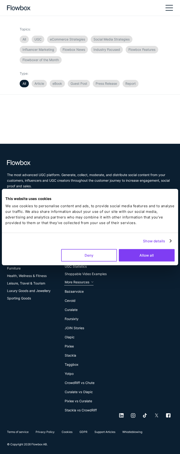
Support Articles (104, 432)
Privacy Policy (45, 432)
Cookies (67, 432)
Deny (89, 255)
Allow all (146, 255)
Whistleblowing (132, 432)
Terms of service (18, 432)
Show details (154, 241)
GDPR (83, 432)
